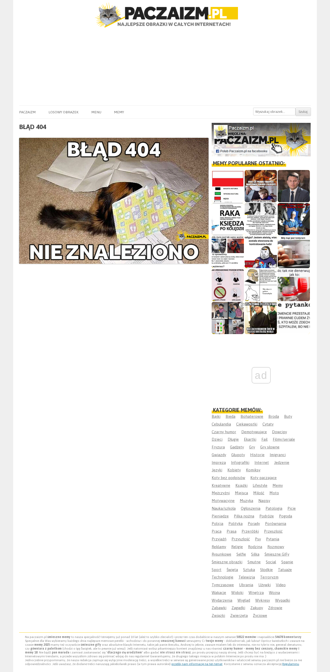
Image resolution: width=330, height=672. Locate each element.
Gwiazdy (219, 455)
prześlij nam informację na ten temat (196, 664)
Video (281, 585)
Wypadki (282, 600)
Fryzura (218, 447)
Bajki (216, 416)
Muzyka (246, 500)
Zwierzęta (239, 615)
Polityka (235, 523)
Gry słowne (269, 447)
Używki (264, 585)
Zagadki (238, 608)
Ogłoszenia (250, 508)
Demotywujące (254, 432)
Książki (241, 485)
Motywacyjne (223, 500)
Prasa (231, 531)
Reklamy (219, 547)
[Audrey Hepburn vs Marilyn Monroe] (261, 219)
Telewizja (246, 577)
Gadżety (237, 447)
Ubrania (246, 585)
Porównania (275, 523)
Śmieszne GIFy (277, 554)
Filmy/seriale (284, 439)
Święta (232, 569)
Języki (217, 470)
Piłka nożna (244, 516)
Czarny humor (224, 432)
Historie (257, 455)
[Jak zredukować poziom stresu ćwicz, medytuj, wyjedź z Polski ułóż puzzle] (228, 285)
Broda (273, 416)
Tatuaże (285, 569)
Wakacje (219, 592)
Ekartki (250, 439)
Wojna (274, 592)
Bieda (230, 416)
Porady (254, 523)
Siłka (255, 554)
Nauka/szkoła (224, 508)
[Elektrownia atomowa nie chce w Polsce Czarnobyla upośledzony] (261, 285)
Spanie (287, 562)
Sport (216, 569)
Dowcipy (279, 432)
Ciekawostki (246, 424)
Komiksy (253, 470)
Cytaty (268, 424)
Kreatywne (221, 485)
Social (271, 562)
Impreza (219, 462)
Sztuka (249, 569)
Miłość (258, 493)
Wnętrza (256, 592)
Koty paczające (263, 477)
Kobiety (234, 470)
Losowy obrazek (63, 112)
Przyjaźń (219, 539)
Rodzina (255, 547)
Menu (96, 112)
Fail (264, 439)
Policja (217, 523)
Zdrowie (275, 608)
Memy (119, 112)
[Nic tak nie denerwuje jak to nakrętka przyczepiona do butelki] (294, 285)
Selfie (241, 554)
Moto (274, 493)
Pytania (272, 539)
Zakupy (256, 608)
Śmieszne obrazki (227, 562)
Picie (291, 508)
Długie (233, 439)
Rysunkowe (221, 554)
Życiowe (260, 615)
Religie (237, 547)
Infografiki (240, 462)
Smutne (254, 562)
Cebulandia (221, 424)
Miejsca (241, 493)
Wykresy (262, 600)
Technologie (222, 577)
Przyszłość (241, 539)
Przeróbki (250, 531)
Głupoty (238, 455)
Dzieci (217, 439)
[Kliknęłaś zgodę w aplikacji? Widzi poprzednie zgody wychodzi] (228, 318)
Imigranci (278, 455)
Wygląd (243, 600)
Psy (258, 539)
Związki (218, 615)
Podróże (266, 516)
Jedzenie (281, 462)
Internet (261, 462)
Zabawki (219, 608)
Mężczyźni (221, 493)
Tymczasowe (223, 585)
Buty (288, 416)
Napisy (264, 500)
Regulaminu (290, 664)
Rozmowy (275, 547)
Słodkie (266, 569)
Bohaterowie (252, 416)
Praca (216, 531)
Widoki (237, 592)
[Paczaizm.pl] (165, 15)
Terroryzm (269, 577)
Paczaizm (27, 112)
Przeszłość (273, 531)
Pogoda (285, 516)
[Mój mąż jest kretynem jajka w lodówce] (294, 252)
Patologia (274, 508)
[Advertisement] (165, 67)
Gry (252, 447)
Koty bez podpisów (228, 477)
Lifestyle (260, 485)
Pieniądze (220, 516)
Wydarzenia (222, 600)
